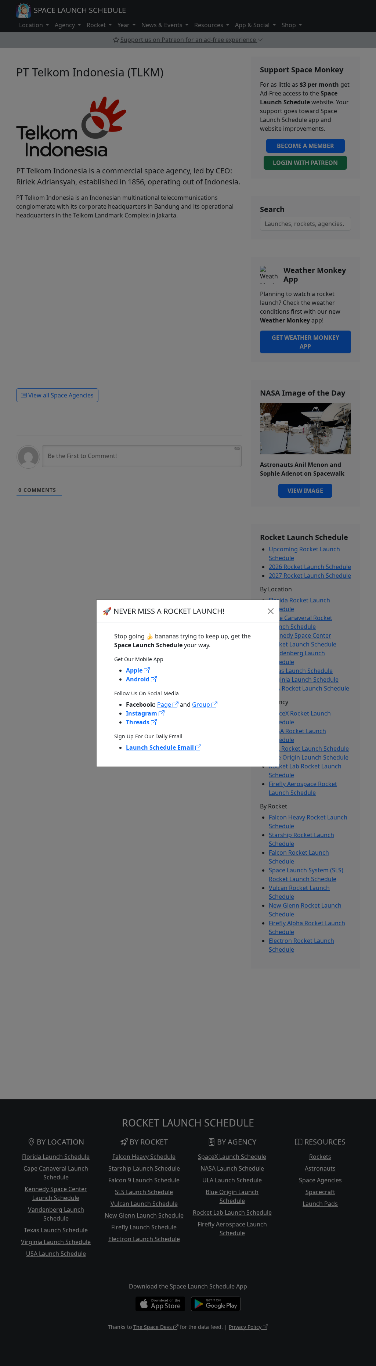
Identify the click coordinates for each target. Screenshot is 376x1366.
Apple (135, 670)
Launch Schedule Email (160, 747)
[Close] (270, 611)
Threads (138, 722)
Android (138, 679)
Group (202, 704)
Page (165, 704)
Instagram (142, 713)
